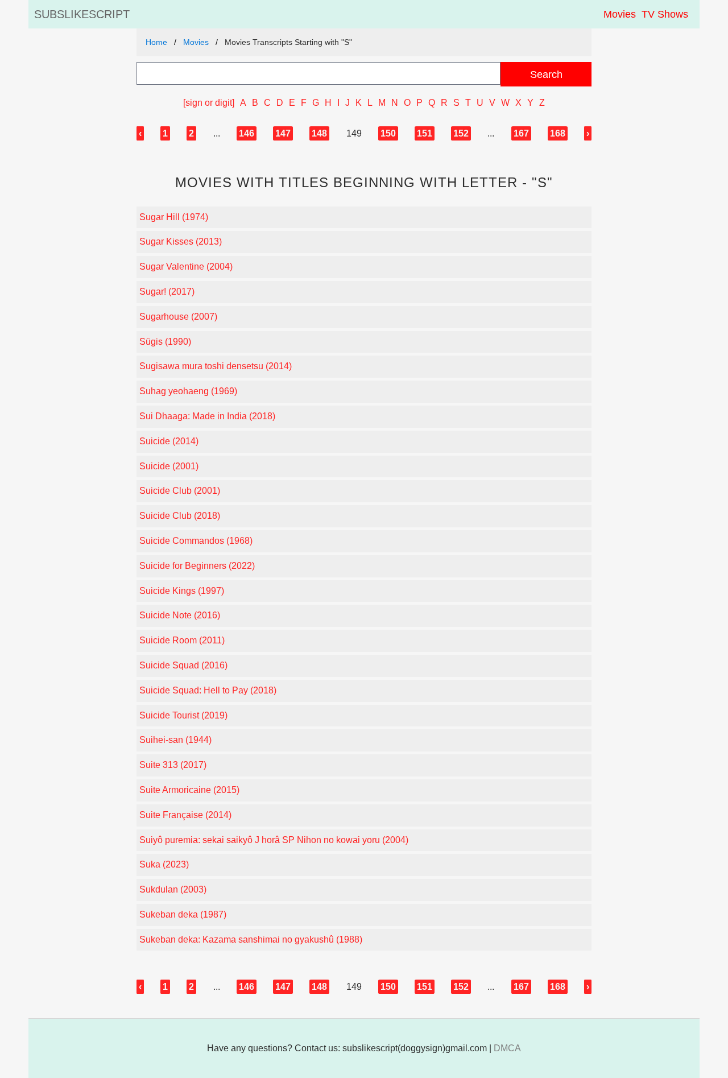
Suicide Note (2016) (179, 615)
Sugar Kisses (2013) (180, 241)
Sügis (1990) (165, 341)
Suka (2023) (164, 864)
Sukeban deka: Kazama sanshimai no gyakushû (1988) (250, 939)
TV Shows (665, 14)
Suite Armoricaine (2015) (189, 790)
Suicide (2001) (168, 466)
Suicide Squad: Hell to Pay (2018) (207, 690)
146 (246, 133)
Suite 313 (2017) (172, 765)
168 (557, 133)
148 (319, 133)
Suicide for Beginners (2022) (197, 566)
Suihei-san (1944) (175, 740)
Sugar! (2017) (167, 291)
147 (283, 133)
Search (546, 74)
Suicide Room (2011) (182, 640)
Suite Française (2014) (185, 815)
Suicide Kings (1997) (181, 591)
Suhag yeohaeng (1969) (188, 391)
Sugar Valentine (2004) (186, 266)
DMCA (507, 1048)
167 (521, 133)
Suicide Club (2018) (179, 516)
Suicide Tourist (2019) (183, 715)
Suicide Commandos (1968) (196, 541)
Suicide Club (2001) (179, 490)
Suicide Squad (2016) (183, 665)
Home (156, 42)
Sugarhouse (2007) (178, 316)
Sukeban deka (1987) (182, 914)
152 (461, 133)
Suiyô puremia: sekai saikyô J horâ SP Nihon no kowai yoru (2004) (273, 840)
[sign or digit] (208, 103)
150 (388, 133)
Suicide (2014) (168, 441)
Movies (619, 14)
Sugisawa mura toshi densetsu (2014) (215, 366)
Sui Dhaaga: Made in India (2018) (207, 416)
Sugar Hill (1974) (173, 217)
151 (424, 133)
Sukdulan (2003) (172, 889)
